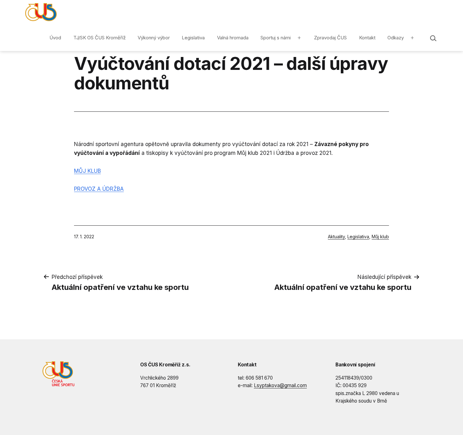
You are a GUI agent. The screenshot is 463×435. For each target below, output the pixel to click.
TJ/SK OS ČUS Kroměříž (99, 38)
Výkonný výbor (154, 38)
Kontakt (367, 38)
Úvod (55, 38)
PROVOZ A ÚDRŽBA (99, 189)
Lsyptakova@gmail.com (280, 385)
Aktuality (336, 236)
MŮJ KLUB (87, 171)
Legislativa (193, 38)
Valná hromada (233, 38)
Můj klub (380, 236)
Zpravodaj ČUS (330, 38)
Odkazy (395, 38)
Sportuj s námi (275, 38)
